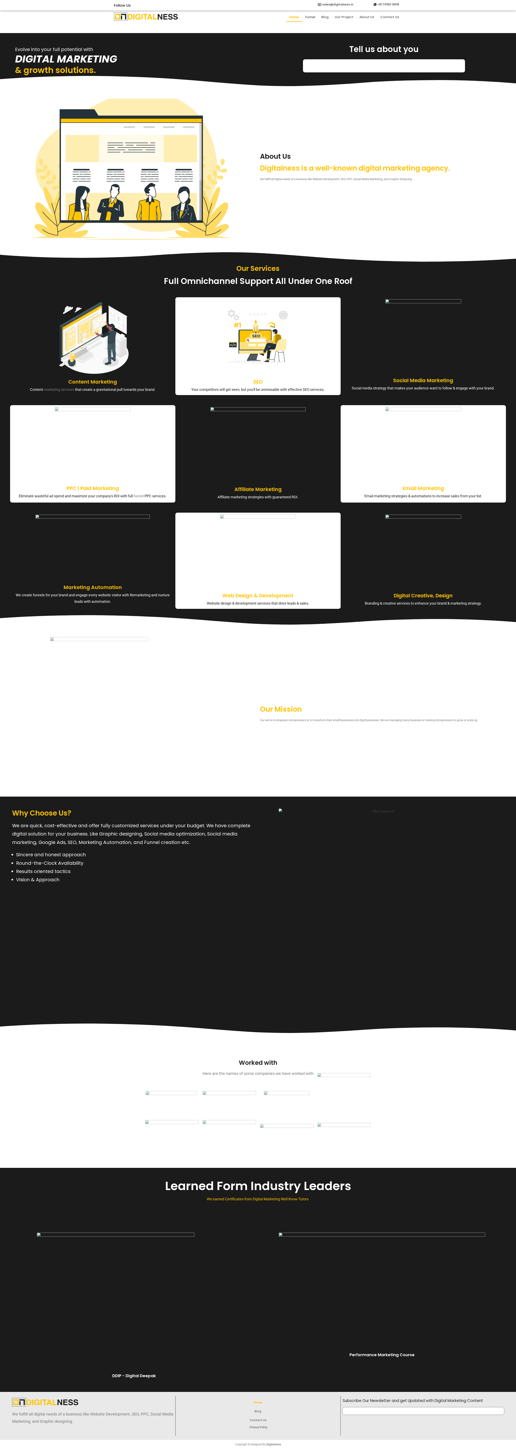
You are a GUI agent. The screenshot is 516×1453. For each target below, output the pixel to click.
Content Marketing (92, 381)
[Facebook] (174, 5)
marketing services (59, 389)
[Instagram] (181, 5)
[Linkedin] (196, 5)
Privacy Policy (259, 1427)
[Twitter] (188, 5)
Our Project (344, 17)
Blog (325, 17)
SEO (258, 381)
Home (294, 17)
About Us (366, 17)
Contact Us (389, 17)
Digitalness (273, 1444)
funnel (310, 17)
